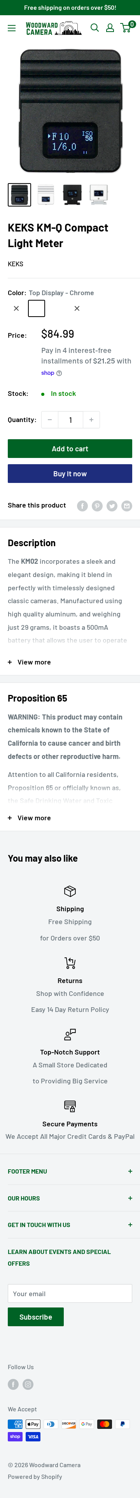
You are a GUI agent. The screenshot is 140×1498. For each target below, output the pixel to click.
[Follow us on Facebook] (13, 1384)
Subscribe (35, 1316)
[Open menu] (12, 28)
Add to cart (70, 448)
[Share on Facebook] (82, 505)
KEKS (15, 263)
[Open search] (95, 27)
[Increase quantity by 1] (91, 419)
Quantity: (22, 419)
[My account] (110, 27)
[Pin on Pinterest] (97, 505)
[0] (126, 27)
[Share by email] (126, 505)
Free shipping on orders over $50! (70, 7)
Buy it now (70, 473)
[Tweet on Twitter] (112, 505)
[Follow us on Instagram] (28, 1384)
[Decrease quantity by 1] (50, 419)
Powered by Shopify (35, 1476)
